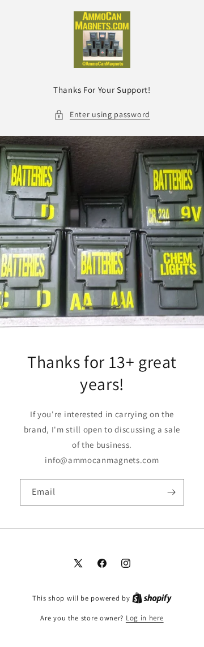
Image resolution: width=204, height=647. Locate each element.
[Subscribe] (171, 492)
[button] (102, 115)
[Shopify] (152, 598)
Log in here (145, 618)
